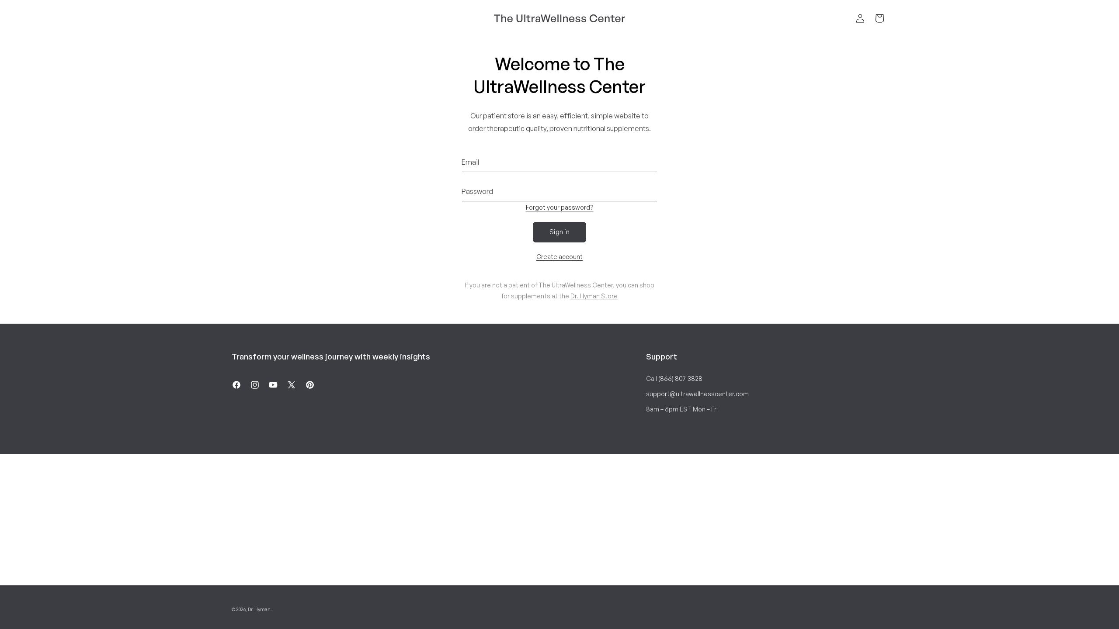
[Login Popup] (860, 18)
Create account (559, 256)
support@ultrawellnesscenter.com (697, 393)
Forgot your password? (560, 207)
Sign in (559, 232)
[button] (879, 18)
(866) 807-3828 (680, 378)
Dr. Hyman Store (594, 296)
